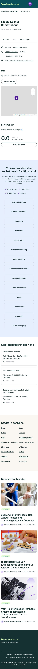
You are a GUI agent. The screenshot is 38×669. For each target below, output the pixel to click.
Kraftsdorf (23, 461)
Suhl (2, 438)
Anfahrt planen (9, 81)
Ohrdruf (4, 457)
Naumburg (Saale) (25, 438)
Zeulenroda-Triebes (26, 442)
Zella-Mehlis (23, 457)
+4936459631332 (11, 52)
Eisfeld (21, 452)
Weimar (22, 433)
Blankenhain (14, 11)
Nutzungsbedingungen (13, 657)
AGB (23, 657)
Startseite (4, 11)
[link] (19, 357)
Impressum (30, 657)
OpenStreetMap (25, 115)
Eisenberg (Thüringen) (9, 442)
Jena (21, 428)
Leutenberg (5, 461)
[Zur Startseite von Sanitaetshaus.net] (10, 4)
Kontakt (9, 654)
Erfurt (3, 428)
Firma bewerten (19, 145)
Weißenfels (23, 447)
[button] (30, 4)
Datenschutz (18, 654)
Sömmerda (5, 447)
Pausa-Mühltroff (7, 452)
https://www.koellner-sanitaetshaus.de (19, 60)
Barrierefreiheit (28, 654)
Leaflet (17, 115)
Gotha (3, 433)
